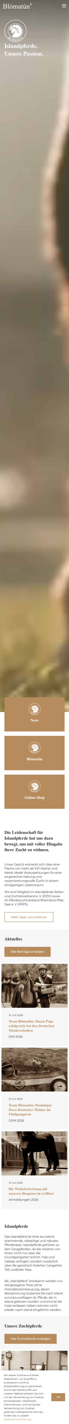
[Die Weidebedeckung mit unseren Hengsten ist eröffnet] (34, 1170)
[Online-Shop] (34, 786)
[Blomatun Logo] (17, 6)
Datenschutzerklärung (17, 1419)
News (35, 720)
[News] (34, 709)
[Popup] (64, 6)
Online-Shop (34, 797)
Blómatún (34, 759)
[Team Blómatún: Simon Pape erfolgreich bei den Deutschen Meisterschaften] (34, 1005)
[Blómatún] (34, 747)
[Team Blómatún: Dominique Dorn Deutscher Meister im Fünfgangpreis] (34, 1089)
